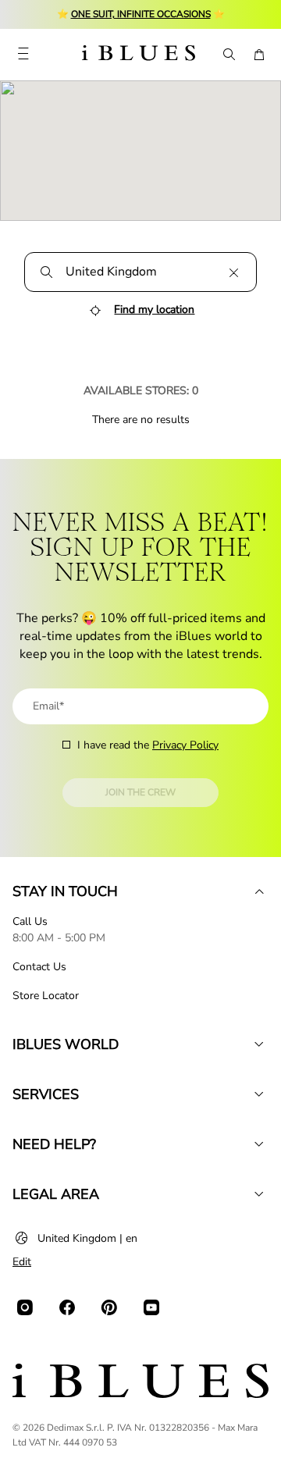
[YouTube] (151, 1307)
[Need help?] (259, 1144)
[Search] (228, 54)
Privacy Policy (185, 745)
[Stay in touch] (259, 891)
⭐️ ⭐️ (141, 14)
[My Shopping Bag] (259, 54)
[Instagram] (24, 1307)
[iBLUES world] (259, 1044)
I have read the (148, 745)
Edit (21, 1261)
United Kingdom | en (87, 1238)
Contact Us (39, 966)
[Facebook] (67, 1307)
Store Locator (45, 995)
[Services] (259, 1094)
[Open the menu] (23, 54)
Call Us (30, 921)
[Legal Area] (259, 1194)
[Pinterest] (109, 1307)
